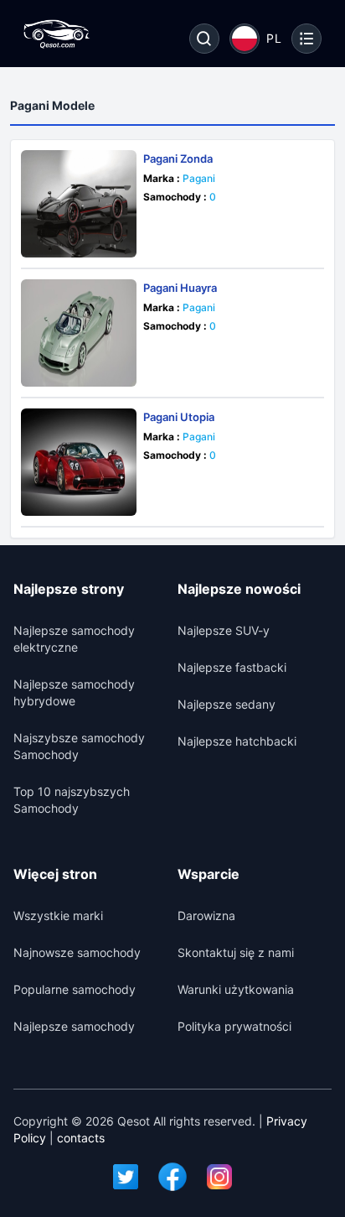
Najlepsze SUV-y (224, 630)
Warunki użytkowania (236, 989)
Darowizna (206, 915)
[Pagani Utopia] (78, 462)
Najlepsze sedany (226, 704)
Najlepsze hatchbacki (237, 741)
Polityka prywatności (234, 1026)
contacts (81, 1138)
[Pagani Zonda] (78, 203)
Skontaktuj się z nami (236, 952)
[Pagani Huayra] (78, 333)
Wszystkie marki (58, 915)
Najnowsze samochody (77, 952)
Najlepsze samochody (74, 1026)
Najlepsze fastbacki (232, 667)
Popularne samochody (74, 989)
